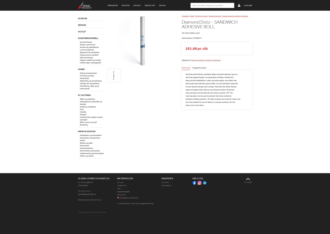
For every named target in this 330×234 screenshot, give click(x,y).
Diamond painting (215, 16)
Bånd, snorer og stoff (88, 122)
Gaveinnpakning (86, 148)
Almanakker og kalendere (90, 138)
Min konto (165, 182)
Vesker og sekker (87, 156)
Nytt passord (166, 185)
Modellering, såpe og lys (89, 86)
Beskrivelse (186, 68)
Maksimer (102, 212)
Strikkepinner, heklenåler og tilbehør (91, 102)
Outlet (82, 31)
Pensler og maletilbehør (89, 47)
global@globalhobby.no (87, 194)
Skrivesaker (84, 145)
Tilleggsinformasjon (199, 68)
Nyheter (126, 5)
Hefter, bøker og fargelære (90, 62)
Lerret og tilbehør (87, 50)
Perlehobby (84, 78)
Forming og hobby (202, 16)
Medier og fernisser (88, 44)
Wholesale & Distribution (128, 198)
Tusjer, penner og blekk (89, 55)
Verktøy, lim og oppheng (89, 83)
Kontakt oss (121, 185)
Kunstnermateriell (88, 38)
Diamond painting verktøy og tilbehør (235, 16)
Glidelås (83, 112)
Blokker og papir (86, 143)
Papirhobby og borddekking (91, 81)
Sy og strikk (84, 95)
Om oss (162, 5)
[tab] (186, 68)
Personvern (121, 195)
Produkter (113, 5)
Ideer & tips (150, 5)
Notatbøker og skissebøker (91, 135)
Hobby (192, 16)
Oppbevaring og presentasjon (92, 153)
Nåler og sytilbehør (87, 99)
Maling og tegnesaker (88, 73)
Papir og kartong (86, 57)
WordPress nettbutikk (87, 212)
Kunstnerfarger (86, 42)
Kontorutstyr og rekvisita (90, 151)
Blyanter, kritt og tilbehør (89, 52)
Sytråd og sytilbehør (88, 107)
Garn (82, 109)
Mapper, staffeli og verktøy (90, 60)
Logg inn (248, 5)
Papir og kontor (86, 131)
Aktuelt (137, 5)
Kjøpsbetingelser (123, 192)
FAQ (119, 188)
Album (82, 140)
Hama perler (85, 88)
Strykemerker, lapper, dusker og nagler (91, 118)
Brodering (84, 125)
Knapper (83, 114)
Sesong (82, 25)
